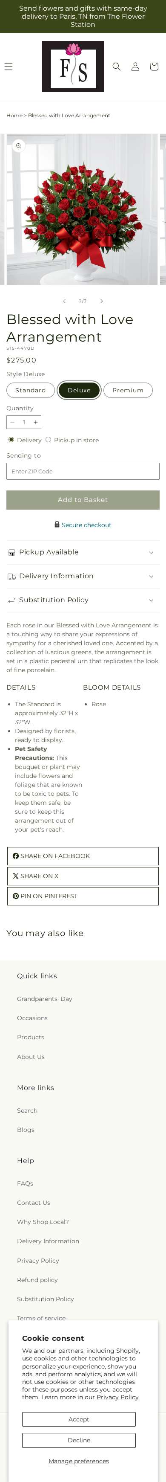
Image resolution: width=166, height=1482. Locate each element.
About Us (31, 1057)
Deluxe (79, 390)
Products (30, 1037)
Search (27, 1110)
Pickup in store (76, 440)
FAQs (25, 1183)
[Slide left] (64, 301)
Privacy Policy (118, 1397)
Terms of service (41, 1318)
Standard (30, 390)
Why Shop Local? (43, 1222)
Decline (79, 1440)
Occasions (32, 1018)
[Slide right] (101, 301)
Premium (128, 390)
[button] (116, 66)
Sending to (36, 455)
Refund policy (37, 1280)
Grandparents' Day (44, 999)
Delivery (30, 440)
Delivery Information (48, 1241)
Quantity (20, 408)
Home (14, 115)
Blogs (25, 1130)
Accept (79, 1419)
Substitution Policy (45, 1299)
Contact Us (33, 1202)
